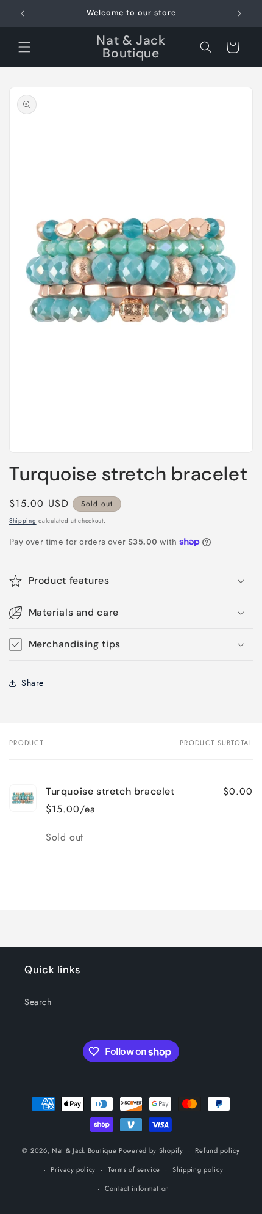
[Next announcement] (239, 13)
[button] (24, 47)
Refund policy (217, 1150)
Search (38, 1002)
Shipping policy (198, 1169)
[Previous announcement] (22, 13)
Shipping (23, 520)
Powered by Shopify (151, 1150)
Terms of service (134, 1169)
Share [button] (32, 683)
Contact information (137, 1188)
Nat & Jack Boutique (84, 1150)
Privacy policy (73, 1169)
